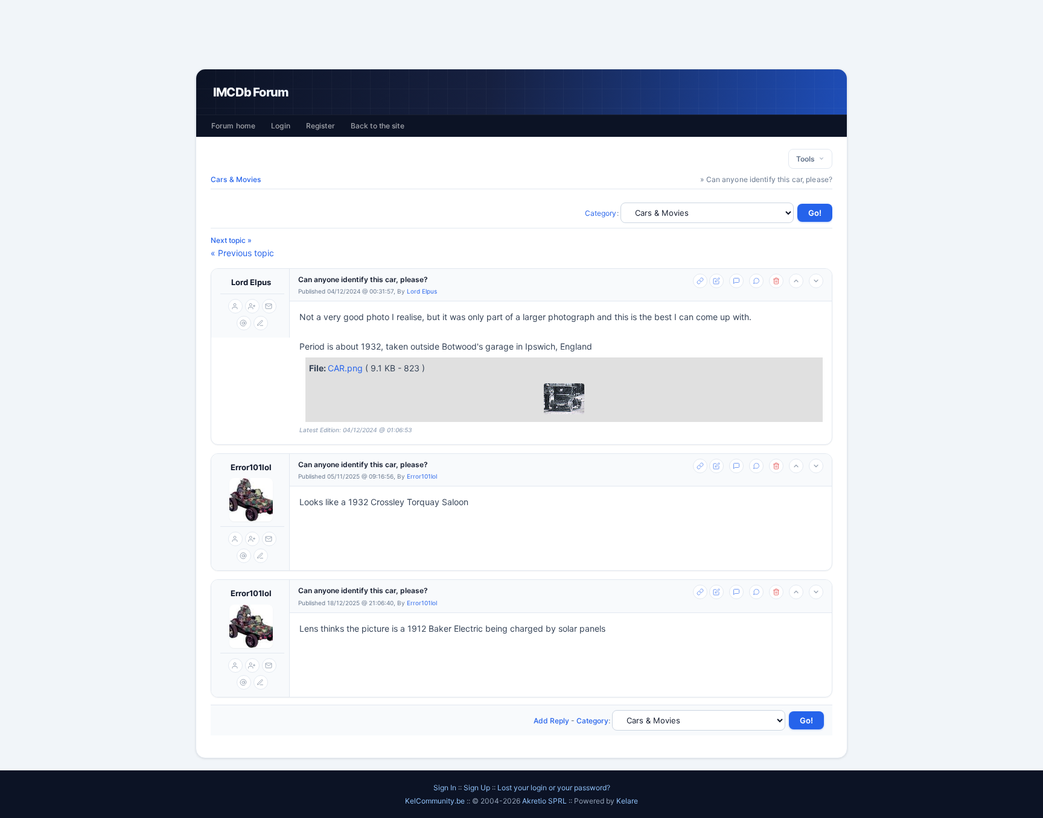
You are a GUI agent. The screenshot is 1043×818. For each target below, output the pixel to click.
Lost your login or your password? (553, 787)
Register (320, 125)
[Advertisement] (521, 34)
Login (280, 125)
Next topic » (231, 240)
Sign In (444, 787)
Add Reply (551, 720)
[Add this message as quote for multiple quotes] (756, 281)
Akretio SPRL (545, 800)
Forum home (233, 125)
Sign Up (477, 787)
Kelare (627, 800)
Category (601, 213)
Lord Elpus (251, 282)
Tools (807, 158)
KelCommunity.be (436, 800)
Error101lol (251, 467)
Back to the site (377, 125)
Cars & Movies (236, 179)
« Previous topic (242, 253)
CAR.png (346, 368)
